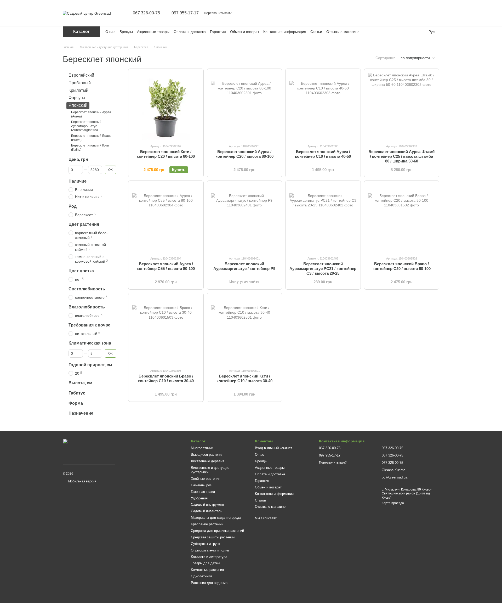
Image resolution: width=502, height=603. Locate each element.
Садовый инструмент (207, 504)
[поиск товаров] (394, 13)
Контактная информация (284, 32)
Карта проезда (393, 503)
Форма (76, 403)
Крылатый (78, 90)
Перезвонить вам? (218, 13)
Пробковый (80, 83)
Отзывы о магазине (343, 32)
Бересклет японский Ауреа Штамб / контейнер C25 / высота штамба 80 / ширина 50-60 (401, 156)
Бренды (126, 32)
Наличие (78, 181)
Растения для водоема (209, 583)
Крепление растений (207, 524)
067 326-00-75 (146, 13)
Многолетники (202, 448)
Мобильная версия (81, 481)
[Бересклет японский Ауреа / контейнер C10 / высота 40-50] (323, 106)
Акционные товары (153, 32)
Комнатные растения (207, 570)
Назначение (81, 413)
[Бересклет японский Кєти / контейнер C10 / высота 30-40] (244, 330)
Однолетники (201, 576)
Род (73, 206)
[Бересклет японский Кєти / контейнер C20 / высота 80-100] (165, 106)
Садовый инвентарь (206, 511)
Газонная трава (203, 492)
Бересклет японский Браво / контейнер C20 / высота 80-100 (402, 266)
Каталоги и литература (209, 557)
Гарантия (218, 32)
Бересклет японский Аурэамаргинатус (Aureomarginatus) (86, 126)
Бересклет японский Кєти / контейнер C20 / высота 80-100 (166, 154)
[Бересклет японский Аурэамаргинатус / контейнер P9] (244, 218)
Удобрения (199, 498)
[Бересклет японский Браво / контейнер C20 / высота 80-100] (401, 218)
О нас (110, 32)
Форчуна (77, 97)
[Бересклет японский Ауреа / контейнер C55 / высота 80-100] (165, 218)
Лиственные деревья (207, 461)
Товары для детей (205, 563)
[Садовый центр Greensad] (89, 451)
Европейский (81, 75)
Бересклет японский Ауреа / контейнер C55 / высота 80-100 (166, 266)
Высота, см (80, 383)
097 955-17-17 (185, 13)
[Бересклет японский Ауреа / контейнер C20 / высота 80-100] (244, 106)
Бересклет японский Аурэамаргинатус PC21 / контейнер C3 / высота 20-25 (322, 268)
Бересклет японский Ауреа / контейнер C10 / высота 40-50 (323, 154)
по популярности (415, 58)
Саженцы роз (201, 485)
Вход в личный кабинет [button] (273, 448)
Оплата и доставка (190, 32)
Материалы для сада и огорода (216, 518)
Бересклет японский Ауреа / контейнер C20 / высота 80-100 (244, 154)
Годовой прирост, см (90, 365)
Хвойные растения (205, 479)
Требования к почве (89, 325)
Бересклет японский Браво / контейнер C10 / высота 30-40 (166, 378)
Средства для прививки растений (217, 531)
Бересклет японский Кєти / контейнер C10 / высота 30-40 (244, 378)
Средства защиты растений (213, 537)
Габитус (77, 393)
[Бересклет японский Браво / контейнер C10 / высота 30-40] (165, 330)
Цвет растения (84, 224)
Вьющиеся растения (207, 455)
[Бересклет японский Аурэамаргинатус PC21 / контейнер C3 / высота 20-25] (323, 218)
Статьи (316, 32)
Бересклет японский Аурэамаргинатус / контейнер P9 (244, 266)
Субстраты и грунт (205, 544)
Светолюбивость (87, 289)
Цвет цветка (81, 271)
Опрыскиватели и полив (210, 550)
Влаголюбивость (87, 307)
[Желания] (421, 13)
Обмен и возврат (244, 32)
